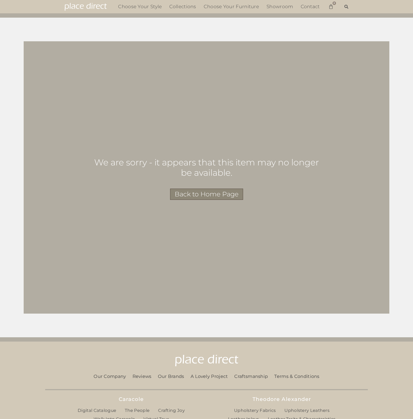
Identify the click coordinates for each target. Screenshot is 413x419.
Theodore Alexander (282, 399)
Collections (182, 6)
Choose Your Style (140, 6)
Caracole (131, 399)
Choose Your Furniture (231, 6)
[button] (346, 6)
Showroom (280, 6)
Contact (310, 6)
